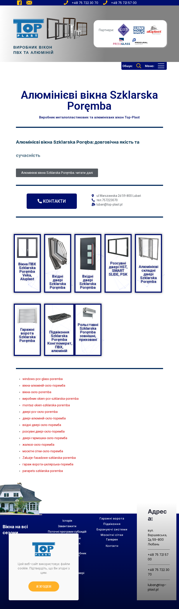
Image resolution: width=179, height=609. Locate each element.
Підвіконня (111, 524)
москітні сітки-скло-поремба (42, 451)
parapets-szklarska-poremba (42, 471)
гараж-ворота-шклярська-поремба (47, 464)
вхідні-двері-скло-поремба (41, 425)
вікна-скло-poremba (36, 392)
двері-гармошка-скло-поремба (44, 438)
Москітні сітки (112, 535)
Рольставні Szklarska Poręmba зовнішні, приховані (88, 332)
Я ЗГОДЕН (43, 586)
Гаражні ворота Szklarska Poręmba (27, 335)
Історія (67, 521)
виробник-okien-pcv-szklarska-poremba (50, 398)
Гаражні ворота (112, 518)
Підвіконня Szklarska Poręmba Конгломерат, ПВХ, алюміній (59, 341)
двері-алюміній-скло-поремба (44, 418)
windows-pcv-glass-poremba (42, 379)
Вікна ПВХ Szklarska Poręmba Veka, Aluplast (27, 271)
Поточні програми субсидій (67, 532)
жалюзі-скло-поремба (38, 444)
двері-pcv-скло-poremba (40, 412)
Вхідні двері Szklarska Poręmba (57, 282)
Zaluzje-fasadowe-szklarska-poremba (49, 457)
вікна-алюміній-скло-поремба (43, 385)
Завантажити (67, 526)
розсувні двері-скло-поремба (43, 431)
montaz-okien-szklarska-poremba (46, 405)
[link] (123, 30)
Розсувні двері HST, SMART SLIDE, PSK (118, 268)
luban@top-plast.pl (157, 587)
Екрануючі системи (111, 529)
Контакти (112, 546)
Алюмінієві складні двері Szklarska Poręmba (148, 274)
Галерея (112, 539)
